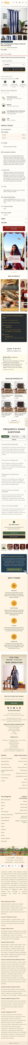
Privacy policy (9, 860)
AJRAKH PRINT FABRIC (16, 944)
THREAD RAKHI (15, 908)
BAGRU (17, 937)
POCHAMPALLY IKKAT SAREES (9, 995)
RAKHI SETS (23, 908)
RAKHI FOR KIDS (5, 910)
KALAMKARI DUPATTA (6, 1005)
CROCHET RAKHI (5, 906)
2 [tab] (13, 691)
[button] (2, 2)
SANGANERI (4, 933)
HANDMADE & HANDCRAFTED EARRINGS (11, 1030)
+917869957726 (8, 327)
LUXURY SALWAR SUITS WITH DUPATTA (11, 1014)
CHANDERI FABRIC (15, 948)
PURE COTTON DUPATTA (19, 1003)
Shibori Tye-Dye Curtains (7, 6)
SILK (26, 937)
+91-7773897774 (8, 331)
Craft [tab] (24, 436)
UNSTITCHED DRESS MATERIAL (9, 962)
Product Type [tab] (15, 436)
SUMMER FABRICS (6, 919)
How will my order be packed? (10, 506)
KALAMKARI (4, 931)
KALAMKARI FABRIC (14, 952)
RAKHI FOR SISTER (14, 912)
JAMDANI (10, 933)
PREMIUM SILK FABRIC (15, 954)
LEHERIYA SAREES (22, 995)
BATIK (20, 935)
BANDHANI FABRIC (13, 956)
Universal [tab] (5, 436)
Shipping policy (9, 862)
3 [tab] (14, 691)
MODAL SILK (14, 935)
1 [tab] (12, 691)
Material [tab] (14, 439)
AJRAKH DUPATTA (18, 1005)
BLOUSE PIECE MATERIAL (7, 1038)
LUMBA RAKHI (14, 910)
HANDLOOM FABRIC (18, 950)
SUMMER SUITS (15, 921)
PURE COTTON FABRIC (15, 946)
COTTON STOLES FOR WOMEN (9, 1007)
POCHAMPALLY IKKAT (7, 939)
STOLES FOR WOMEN (19, 1001)
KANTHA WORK (11, 937)
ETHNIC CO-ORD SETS (14, 1018)
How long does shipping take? (10, 444)
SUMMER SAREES (16, 919)
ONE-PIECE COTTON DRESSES (16, 1036)
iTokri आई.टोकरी (11, 858)
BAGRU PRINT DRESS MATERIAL (15, 966)
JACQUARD (23, 931)
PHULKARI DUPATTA (6, 1003)
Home (2, 6)
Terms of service (19, 860)
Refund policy (19, 858)
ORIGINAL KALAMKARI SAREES (14, 993)
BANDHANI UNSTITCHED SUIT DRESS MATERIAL (13, 968)
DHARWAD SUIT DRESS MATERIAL (10, 970)
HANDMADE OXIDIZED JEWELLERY (10, 1032)
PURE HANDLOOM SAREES (8, 989)
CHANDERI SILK (6, 935)
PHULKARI (23, 933)
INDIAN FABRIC (5, 944)
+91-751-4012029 (17, 331)
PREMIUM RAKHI (15, 906)
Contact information (19, 862)
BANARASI (16, 939)
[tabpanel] (14, 251)
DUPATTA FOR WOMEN (7, 1001)
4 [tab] (15, 691)
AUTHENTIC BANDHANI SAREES (9, 991)
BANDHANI (16, 931)
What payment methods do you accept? (10, 475)
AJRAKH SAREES (20, 989)
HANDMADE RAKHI (6, 904)
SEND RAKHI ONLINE (17, 904)
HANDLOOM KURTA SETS (7, 1016)
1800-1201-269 (12, 743)
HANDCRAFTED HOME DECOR (9, 1020)
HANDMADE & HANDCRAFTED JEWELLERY (12, 1028)
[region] (14, 363)
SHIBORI (3, 937)
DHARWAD (17, 933)
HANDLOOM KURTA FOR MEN (12, 1026)
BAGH (22, 937)
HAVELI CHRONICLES (11, 90)
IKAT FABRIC (4, 952)
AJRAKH (10, 931)
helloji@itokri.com (9, 336)
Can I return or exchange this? (10, 460)
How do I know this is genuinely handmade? (10, 490)
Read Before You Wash (14, 569)
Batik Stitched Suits (14, 662)
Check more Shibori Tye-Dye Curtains (14, 228)
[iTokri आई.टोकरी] (7, 2)
